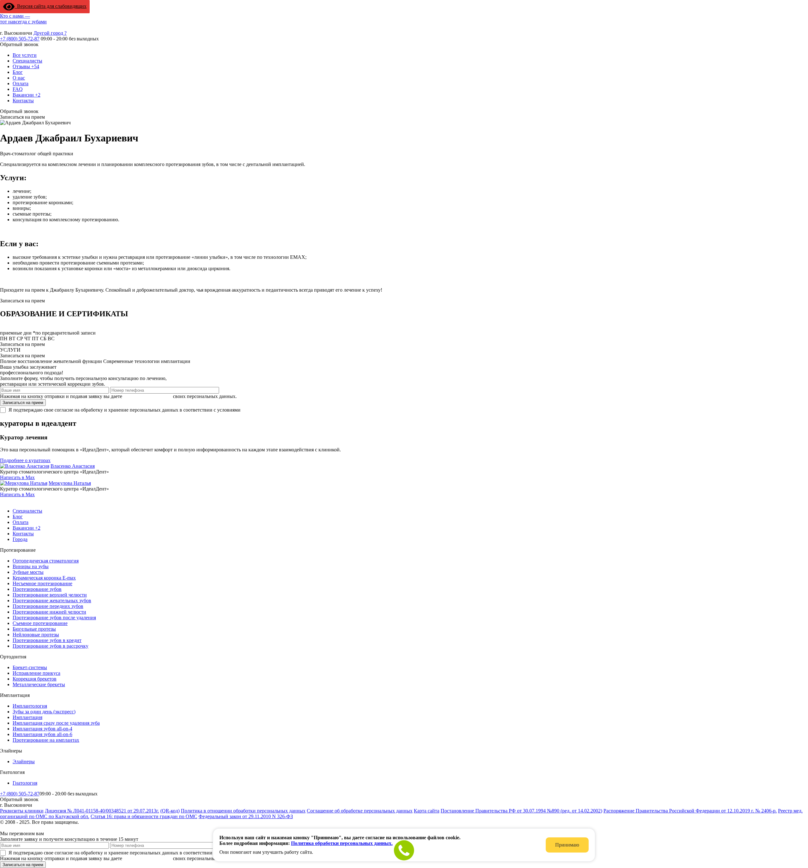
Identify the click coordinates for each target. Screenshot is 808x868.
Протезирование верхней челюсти (50, 594)
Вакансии (26, 95)
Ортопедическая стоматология (46, 560)
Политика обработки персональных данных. (342, 843)
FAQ (18, 89)
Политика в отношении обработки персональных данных (243, 810)
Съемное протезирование (40, 623)
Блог (18, 72)
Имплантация (27, 717)
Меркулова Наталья (70, 483)
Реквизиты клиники (22, 810)
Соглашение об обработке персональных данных (360, 810)
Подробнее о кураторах (25, 460)
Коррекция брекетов (34, 678)
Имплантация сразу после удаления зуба (56, 723)
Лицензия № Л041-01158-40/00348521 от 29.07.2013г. (102, 810)
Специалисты (27, 60)
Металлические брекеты (39, 684)
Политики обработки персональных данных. (290, 410)
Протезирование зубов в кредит (47, 640)
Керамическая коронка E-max (44, 577)
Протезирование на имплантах (46, 740)
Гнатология (25, 783)
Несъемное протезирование (42, 583)
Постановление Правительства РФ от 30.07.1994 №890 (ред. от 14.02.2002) (521, 810)
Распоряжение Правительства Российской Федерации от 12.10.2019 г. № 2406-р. (690, 810)
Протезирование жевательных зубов (52, 600)
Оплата (20, 83)
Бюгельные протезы (34, 629)
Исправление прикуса (36, 673)
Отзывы (26, 66)
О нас (19, 77)
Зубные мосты (28, 572)
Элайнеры (24, 761)
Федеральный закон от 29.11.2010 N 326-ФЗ (246, 816)
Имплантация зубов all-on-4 (42, 728)
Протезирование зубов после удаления (54, 617)
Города (20, 539)
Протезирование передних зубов (48, 606)
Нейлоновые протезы (36, 634)
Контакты (23, 100)
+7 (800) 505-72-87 (19, 38)
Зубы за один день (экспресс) (44, 711)
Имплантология (30, 706)
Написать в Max (17, 477)
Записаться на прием (23, 402)
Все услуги (25, 55)
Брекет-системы (30, 667)
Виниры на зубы (31, 566)
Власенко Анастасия (72, 466)
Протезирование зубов (37, 589)
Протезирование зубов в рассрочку (50, 646)
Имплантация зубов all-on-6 (42, 734)
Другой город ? (50, 33)
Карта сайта (426, 810)
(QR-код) (170, 810)
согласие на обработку (147, 396)
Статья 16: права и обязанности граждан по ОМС (144, 816)
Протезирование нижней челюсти (49, 612)
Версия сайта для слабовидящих (50, 6)
